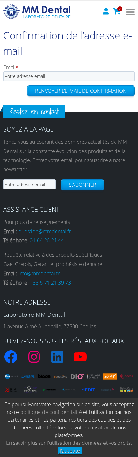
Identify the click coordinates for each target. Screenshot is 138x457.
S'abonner (82, 184)
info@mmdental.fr (39, 273)
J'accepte (70, 450)
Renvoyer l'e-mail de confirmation (81, 90)
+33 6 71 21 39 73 (50, 282)
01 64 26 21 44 (47, 240)
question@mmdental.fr (44, 231)
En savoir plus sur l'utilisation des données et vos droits (68, 442)
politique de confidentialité (51, 412)
